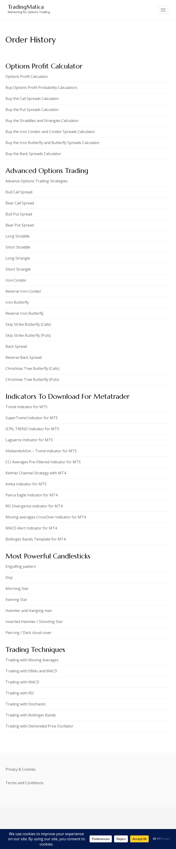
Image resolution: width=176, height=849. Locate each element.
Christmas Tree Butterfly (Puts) (32, 379)
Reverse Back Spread (23, 357)
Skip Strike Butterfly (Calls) (28, 324)
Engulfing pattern (21, 566)
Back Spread (16, 346)
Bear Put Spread (20, 225)
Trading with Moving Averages (32, 659)
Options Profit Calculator (27, 76)
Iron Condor (16, 280)
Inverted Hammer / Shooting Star (34, 621)
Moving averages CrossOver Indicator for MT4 (46, 517)
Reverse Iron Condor (23, 291)
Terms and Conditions (25, 782)
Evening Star (16, 599)
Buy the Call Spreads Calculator (32, 98)
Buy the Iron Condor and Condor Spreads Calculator (50, 131)
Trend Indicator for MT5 (26, 406)
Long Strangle (18, 258)
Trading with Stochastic (26, 704)
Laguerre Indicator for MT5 (29, 439)
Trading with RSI (20, 693)
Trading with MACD (22, 682)
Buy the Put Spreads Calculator (32, 109)
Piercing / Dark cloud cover (29, 632)
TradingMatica (26, 7)
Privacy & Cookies (21, 769)
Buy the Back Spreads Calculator (33, 153)
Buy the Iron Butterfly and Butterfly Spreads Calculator (53, 142)
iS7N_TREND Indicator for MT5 (32, 428)
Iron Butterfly (17, 302)
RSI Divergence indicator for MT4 (34, 506)
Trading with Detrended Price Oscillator (39, 726)
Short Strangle (18, 269)
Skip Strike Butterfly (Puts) (28, 335)
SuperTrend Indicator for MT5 (32, 417)
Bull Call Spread (19, 192)
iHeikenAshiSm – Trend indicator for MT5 (41, 450)
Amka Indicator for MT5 (26, 484)
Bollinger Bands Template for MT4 (36, 539)
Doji (9, 577)
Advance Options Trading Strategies (37, 181)
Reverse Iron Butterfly (25, 313)
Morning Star (17, 588)
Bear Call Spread (20, 203)
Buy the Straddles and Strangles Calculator (42, 120)
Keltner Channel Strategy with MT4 (36, 472)
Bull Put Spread (19, 214)
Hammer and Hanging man (29, 610)
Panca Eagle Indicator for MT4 (32, 495)
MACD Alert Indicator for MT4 (31, 528)
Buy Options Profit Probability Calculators (41, 87)
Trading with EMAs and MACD (31, 671)
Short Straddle (18, 247)
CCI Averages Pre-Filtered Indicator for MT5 (43, 461)
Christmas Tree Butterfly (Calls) (32, 368)
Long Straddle (18, 236)
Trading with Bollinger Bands (31, 715)
